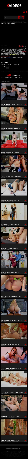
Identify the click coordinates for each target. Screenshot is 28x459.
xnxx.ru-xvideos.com (10, 448)
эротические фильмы (5, 56)
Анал (7, 67)
